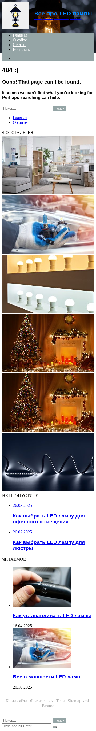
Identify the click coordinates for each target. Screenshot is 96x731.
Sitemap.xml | (79, 701)
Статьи (19, 44)
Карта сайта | (18, 701)
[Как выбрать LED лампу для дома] (48, 284)
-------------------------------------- (48, 696)
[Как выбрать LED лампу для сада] (48, 462)
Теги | (62, 701)
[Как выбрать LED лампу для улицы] (48, 403)
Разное (48, 705)
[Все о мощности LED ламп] (53, 648)
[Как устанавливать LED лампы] (53, 587)
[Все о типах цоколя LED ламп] (48, 225)
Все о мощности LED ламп (46, 677)
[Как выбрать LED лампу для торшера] (48, 165)
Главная (20, 35)
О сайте (20, 40)
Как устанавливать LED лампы (52, 615)
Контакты (22, 49)
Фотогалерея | (43, 701)
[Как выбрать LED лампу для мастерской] (48, 343)
